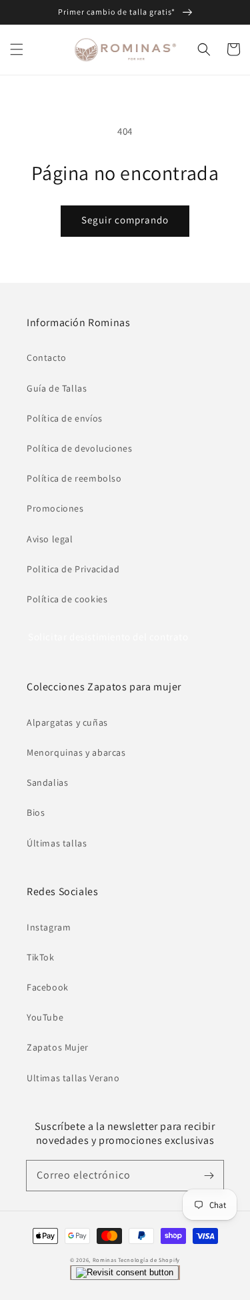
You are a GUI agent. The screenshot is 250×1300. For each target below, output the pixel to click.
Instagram (49, 927)
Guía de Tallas (57, 388)
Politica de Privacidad (73, 569)
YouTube (45, 1017)
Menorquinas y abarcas (76, 752)
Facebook (48, 987)
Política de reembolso (74, 478)
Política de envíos (65, 418)
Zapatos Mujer (58, 1047)
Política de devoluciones (79, 448)
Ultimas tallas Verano (73, 1078)
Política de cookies (67, 599)
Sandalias (47, 782)
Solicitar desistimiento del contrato (108, 636)
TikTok (41, 957)
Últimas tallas (57, 843)
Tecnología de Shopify (149, 1259)
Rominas (105, 1259)
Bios (36, 812)
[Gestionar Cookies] (125, 1272)
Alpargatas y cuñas (67, 722)
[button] (16, 49)
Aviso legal (50, 539)
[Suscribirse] (208, 1175)
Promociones (55, 508)
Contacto (47, 358)
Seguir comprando (125, 219)
